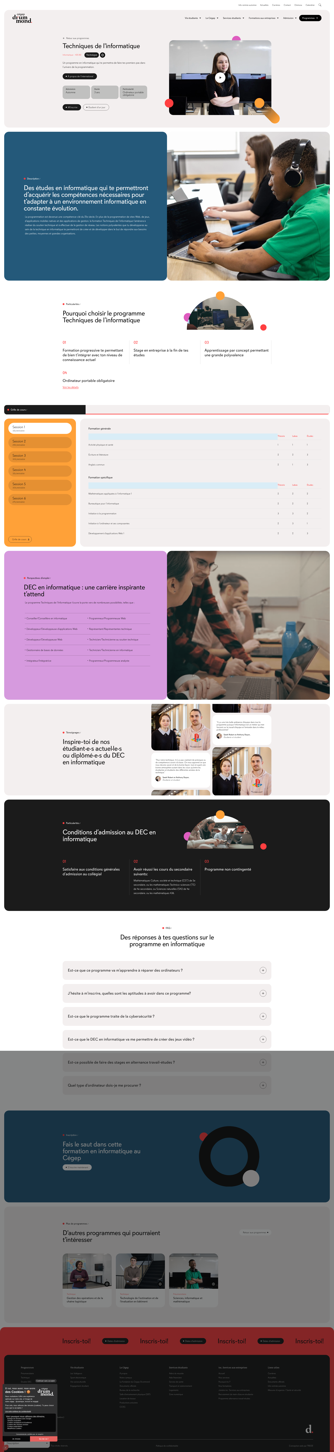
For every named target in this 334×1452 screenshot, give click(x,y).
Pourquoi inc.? (224, 1382)
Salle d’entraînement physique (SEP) (135, 1394)
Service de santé (176, 1382)
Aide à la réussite (176, 1373)
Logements (173, 1390)
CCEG (122, 1407)
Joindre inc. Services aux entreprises (234, 1390)
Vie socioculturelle (78, 1382)
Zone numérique (176, 1394)
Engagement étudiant (79, 1386)
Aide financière (175, 1377)
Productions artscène (129, 1402)
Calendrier (310, 5)
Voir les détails (71, 387)
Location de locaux (128, 1398)
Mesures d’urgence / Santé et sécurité (284, 1390)
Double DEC (26, 1382)
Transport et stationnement (180, 1386)
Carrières (276, 5)
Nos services (224, 1377)
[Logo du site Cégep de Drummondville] (22, 18)
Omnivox (298, 5)
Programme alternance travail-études (234, 1398)
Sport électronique (78, 1377)
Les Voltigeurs (76, 1373)
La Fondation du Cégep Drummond (135, 1382)
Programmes (308, 18)
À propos (123, 1373)
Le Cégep (210, 18)
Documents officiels (128, 1386)
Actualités (264, 5)
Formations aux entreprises (262, 18)
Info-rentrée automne (247, 5)
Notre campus (126, 1377)
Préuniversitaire (27, 1373)
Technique (25, 1377)
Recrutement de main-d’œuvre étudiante (236, 1394)
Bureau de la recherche (129, 1390)
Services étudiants (232, 18)
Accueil (222, 1373)
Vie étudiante (191, 18)
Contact (287, 5)
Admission (288, 18)
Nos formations (225, 1386)
